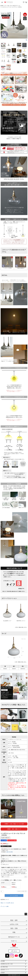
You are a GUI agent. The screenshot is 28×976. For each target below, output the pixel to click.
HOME (1, 5)
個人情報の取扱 (4, 966)
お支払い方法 (14, 924)
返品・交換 (14, 928)
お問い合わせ (14, 951)
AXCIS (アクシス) (16, 5)
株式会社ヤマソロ (14, 937)
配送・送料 (14, 920)
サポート (14, 941)
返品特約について (5, 899)
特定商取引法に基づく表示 (7, 964)
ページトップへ (26, 914)
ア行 (11, 5)
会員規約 (3, 972)
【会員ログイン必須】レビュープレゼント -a (11, 867)
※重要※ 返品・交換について (14, 829)
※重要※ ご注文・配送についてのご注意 (14, 823)
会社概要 (3, 961)
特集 (14, 932)
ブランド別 (6, 5)
